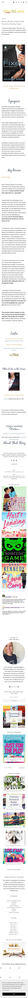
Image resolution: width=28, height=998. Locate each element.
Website (5, 348)
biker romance (14, 905)
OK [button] (14, 994)
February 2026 (14, 932)
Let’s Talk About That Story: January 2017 (14, 471)
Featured (14, 902)
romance (8, 455)
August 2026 (14, 922)
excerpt (14, 910)
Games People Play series (14, 454)
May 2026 (14, 927)
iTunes (21, 341)
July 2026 (14, 924)
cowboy (14, 909)
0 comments (14, 464)
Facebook (11, 348)
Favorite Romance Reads (14, 900)
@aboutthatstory (20, 964)
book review (12, 453)
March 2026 (14, 931)
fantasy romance (14, 912)
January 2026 (13, 934)
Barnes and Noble (14, 341)
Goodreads (16, 433)
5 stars (7, 453)
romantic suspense (17, 455)
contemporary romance (14, 907)
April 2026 (13, 929)
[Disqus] (14, 613)
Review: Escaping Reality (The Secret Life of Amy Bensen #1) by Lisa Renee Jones (14, 845)
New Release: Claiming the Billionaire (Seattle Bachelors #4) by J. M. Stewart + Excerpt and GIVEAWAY (14, 476)
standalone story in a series (16, 456)
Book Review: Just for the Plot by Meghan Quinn (14, 759)
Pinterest (22, 433)
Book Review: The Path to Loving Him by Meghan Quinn (14, 827)
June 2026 (13, 926)
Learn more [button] (6, 990)
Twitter (16, 348)
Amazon (7, 341)
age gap (14, 904)
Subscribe (14, 700)
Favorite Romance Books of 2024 (13, 809)
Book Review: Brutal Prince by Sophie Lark (14, 791)
